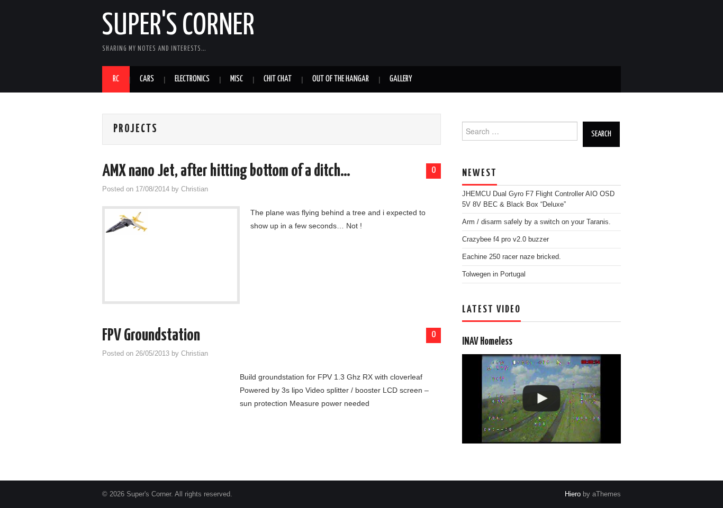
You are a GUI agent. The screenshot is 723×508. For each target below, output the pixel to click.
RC (116, 79)
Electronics (192, 79)
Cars (147, 79)
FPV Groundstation (151, 335)
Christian (194, 189)
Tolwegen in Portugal (494, 274)
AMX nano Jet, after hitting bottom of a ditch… (226, 171)
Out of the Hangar (340, 79)
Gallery (401, 79)
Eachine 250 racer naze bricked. (511, 257)
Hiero (573, 494)
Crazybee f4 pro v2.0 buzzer (505, 239)
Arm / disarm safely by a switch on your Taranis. (536, 222)
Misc (236, 79)
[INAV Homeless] (541, 399)
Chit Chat (278, 79)
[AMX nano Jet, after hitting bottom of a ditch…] (171, 222)
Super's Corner (178, 26)
